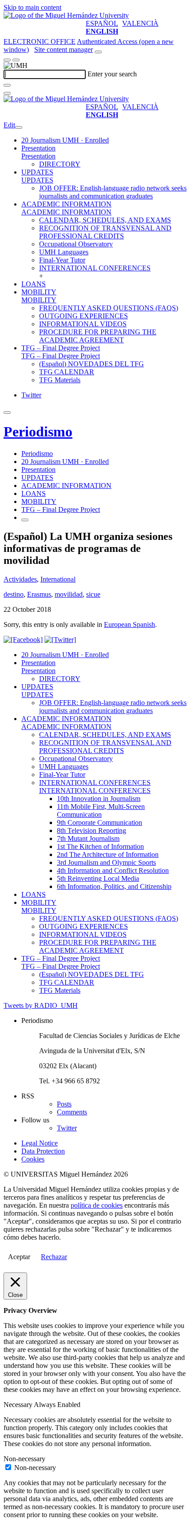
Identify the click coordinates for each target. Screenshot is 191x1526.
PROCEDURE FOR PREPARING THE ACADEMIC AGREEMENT (97, 336)
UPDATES (37, 172)
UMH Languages (63, 252)
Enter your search (112, 74)
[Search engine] (98, 52)
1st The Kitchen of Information (100, 846)
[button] (38, 156)
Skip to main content (32, 7)
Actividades (20, 579)
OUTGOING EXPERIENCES (83, 316)
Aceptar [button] (19, 1256)
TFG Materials (59, 380)
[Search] (7, 85)
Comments (72, 1112)
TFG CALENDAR (66, 372)
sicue (93, 594)
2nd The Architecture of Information (108, 854)
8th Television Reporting (91, 830)
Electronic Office (40, 41)
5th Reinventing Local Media (98, 878)
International (58, 579)
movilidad (69, 594)
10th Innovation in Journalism (98, 798)
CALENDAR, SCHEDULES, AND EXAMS (105, 220)
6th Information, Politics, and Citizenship (114, 886)
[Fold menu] (18, 127)
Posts (64, 1104)
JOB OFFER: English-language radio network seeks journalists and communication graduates (113, 192)
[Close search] (7, 93)
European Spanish (129, 624)
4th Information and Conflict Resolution (113, 870)
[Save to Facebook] (23, 639)
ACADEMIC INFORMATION (66, 204)
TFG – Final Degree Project (60, 348)
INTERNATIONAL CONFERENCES (95, 268)
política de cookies (97, 1205)
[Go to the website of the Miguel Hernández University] (66, 15)
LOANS (33, 284)
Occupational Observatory (76, 244)
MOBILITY (38, 292)
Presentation (38, 148)
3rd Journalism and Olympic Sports (106, 862)
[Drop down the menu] (16, 60)
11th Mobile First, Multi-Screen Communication (101, 810)
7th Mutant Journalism (88, 838)
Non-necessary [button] (24, 1459)
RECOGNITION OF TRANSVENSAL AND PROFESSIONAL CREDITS (105, 232)
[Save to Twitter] (60, 639)
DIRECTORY (59, 164)
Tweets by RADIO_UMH (41, 1005)
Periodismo (38, 432)
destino (14, 594)
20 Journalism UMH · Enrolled (65, 140)
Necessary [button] (19, 1404)
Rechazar (54, 1256)
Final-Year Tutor (62, 260)
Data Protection (43, 1151)
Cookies (32, 1159)
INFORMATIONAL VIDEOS (83, 324)
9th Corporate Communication (99, 822)
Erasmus (39, 594)
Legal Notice (39, 1143)
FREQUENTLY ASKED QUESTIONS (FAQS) (108, 308)
